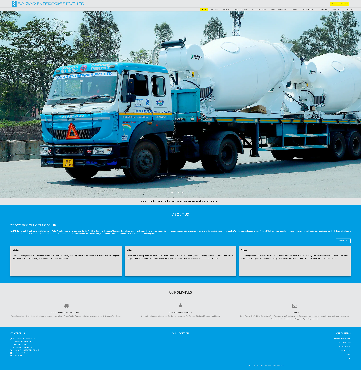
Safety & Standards (278, 9)
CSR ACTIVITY (336, 9)
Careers (295, 9)
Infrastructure (241, 9)
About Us (214, 9)
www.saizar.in (18, 356)
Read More (343, 241)
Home (204, 9)
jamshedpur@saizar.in (20, 353)
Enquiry (324, 9)
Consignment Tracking (339, 4)
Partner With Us (345, 346)
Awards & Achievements (342, 338)
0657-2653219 (34, 350)
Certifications (346, 351)
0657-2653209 (23, 350)
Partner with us (309, 9)
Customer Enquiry (344, 342)
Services (226, 9)
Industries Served (259, 9)
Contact (350, 9)
